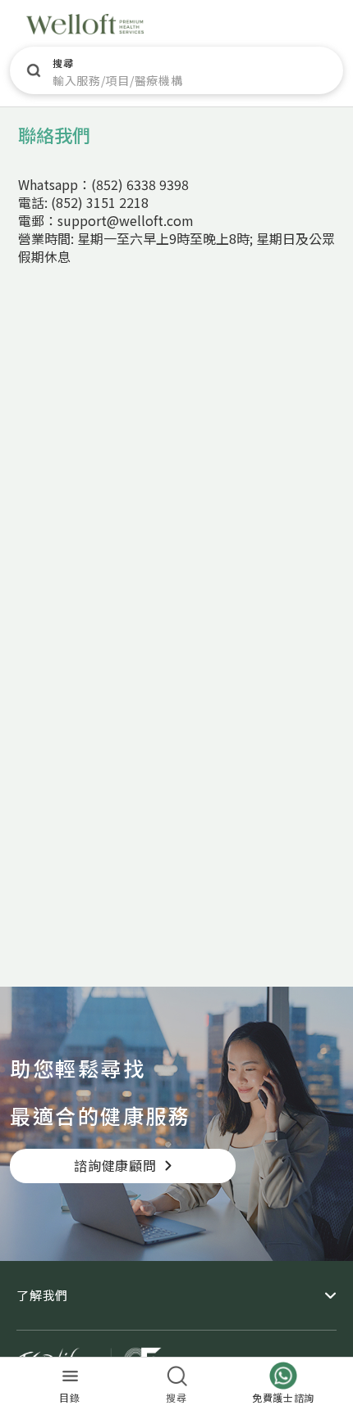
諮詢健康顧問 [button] (115, 1165)
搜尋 (63, 63)
